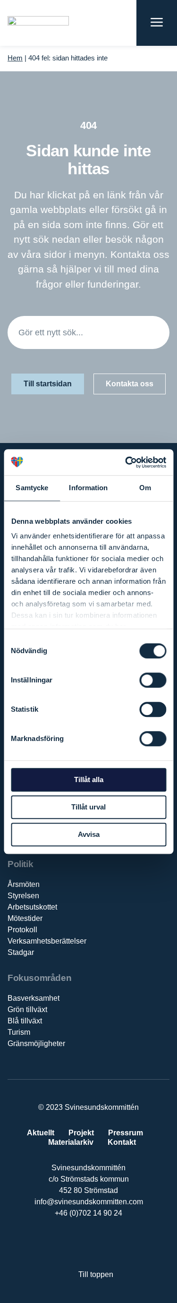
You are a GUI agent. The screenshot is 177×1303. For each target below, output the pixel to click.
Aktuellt (40, 1133)
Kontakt (122, 1142)
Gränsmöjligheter (36, 1043)
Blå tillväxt (25, 1021)
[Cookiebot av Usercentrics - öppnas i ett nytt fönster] (126, 462)
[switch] (152, 680)
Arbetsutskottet (32, 907)
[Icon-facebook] (59, 1243)
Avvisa (89, 834)
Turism (19, 1032)
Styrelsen (23, 896)
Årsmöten (24, 884)
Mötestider (25, 918)
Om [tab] (145, 488)
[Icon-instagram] (117, 1243)
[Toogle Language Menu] (124, 23)
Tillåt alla (88, 779)
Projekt (81, 1133)
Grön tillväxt (27, 1009)
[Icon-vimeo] (98, 1243)
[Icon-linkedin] (78, 1243)
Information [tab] (88, 488)
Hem (15, 58)
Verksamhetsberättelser (47, 941)
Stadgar (21, 952)
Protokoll (22, 930)
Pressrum (125, 1133)
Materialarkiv (70, 1142)
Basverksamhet (33, 998)
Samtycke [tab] (32, 488)
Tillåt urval (88, 807)
